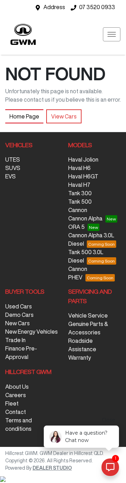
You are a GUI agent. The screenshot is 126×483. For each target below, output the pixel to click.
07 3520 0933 (97, 7)
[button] (111, 34)
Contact (15, 412)
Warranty (79, 357)
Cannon (77, 210)
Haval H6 (79, 168)
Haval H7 (79, 185)
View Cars (64, 116)
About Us (17, 386)
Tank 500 (80, 201)
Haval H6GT (83, 176)
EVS (10, 176)
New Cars (17, 323)
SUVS (12, 168)
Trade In (15, 340)
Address (54, 7)
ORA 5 (76, 227)
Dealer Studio (52, 467)
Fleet (12, 403)
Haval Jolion (83, 159)
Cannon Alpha (85, 218)
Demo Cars (19, 315)
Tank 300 (80, 193)
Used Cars (18, 306)
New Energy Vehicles (31, 331)
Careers (15, 395)
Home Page (24, 116)
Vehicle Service (88, 315)
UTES (12, 159)
